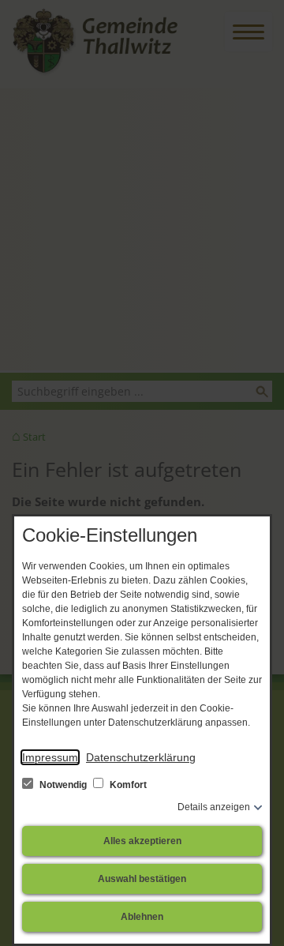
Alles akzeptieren (142, 841)
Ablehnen (142, 916)
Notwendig (63, 784)
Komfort (127, 784)
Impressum (50, 757)
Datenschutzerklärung (141, 757)
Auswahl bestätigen (142, 878)
